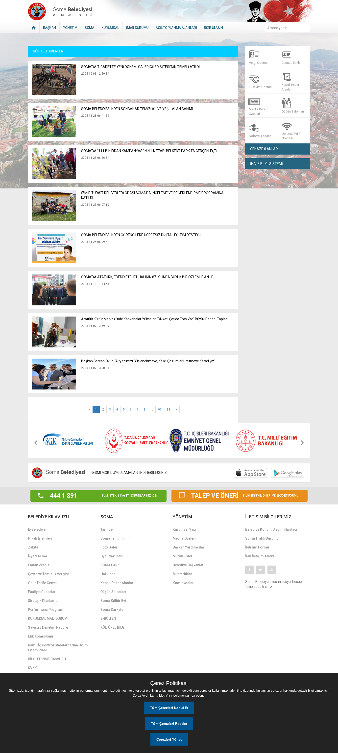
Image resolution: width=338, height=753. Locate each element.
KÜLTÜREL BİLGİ (112, 627)
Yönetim (70, 28)
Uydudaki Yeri (111, 556)
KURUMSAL (110, 28)
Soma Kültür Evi (113, 601)
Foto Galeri (109, 547)
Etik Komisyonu (40, 636)
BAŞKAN (49, 28)
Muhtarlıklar (182, 574)
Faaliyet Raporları (42, 592)
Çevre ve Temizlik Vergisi (48, 574)
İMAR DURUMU (137, 28)
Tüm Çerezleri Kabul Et (169, 708)
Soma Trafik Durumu (262, 538)
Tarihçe (106, 529)
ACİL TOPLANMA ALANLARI (176, 28)
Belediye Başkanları (189, 565)
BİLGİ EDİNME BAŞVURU (47, 659)
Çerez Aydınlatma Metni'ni (151, 695)
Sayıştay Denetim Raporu (48, 627)
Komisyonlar (183, 583)
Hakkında (108, 574)
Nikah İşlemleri (40, 538)
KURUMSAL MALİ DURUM (47, 618)
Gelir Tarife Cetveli (43, 583)
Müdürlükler (183, 556)
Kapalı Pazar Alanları (117, 583)
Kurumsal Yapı (184, 529)
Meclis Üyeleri (184, 538)
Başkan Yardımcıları (189, 547)
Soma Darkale (111, 610)
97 (160, 409)
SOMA (89, 28)
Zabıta (33, 547)
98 (168, 409)
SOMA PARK (110, 565)
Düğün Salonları (113, 592)
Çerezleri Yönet (169, 739)
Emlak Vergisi (39, 565)
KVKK (32, 668)
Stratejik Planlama (42, 601)
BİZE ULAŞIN (213, 28)
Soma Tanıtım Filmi (116, 538)
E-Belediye (37, 529)
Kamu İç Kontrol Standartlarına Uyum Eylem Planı (58, 647)
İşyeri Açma (37, 556)
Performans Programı (46, 610)
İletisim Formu (257, 547)
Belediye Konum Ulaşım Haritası (271, 529)
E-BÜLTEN (108, 618)
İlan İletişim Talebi (259, 556)
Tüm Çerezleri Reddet (169, 724)
